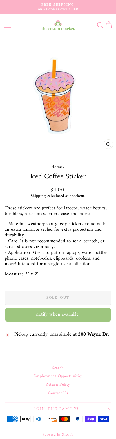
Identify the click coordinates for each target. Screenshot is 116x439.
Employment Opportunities (58, 376)
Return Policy (58, 385)
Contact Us (58, 393)
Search (58, 368)
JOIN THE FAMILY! (56, 409)
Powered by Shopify (58, 434)
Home (56, 167)
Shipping (38, 195)
